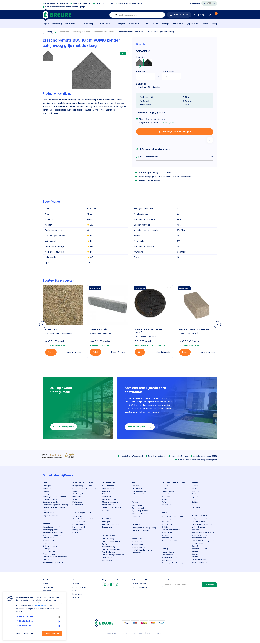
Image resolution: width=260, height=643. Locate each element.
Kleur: (141, 57)
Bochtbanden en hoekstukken (55, 562)
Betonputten (167, 524)
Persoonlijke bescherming (172, 563)
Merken (195, 482)
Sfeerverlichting (108, 547)
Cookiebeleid (139, 633)
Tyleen (155, 23)
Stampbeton (167, 532)
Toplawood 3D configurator (203, 541)
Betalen (195, 551)
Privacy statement (125, 633)
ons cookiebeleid (38, 606)
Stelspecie (166, 535)
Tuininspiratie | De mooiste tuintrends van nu (202, 525)
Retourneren (197, 554)
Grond (74, 491)
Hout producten (168, 552)
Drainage (165, 23)
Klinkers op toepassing (52, 535)
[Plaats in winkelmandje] (140, 352)
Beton (205, 23)
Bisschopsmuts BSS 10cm (104, 32)
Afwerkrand (106, 497)
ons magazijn (168, 122)
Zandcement (167, 538)
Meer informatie (74, 352)
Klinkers (87, 32)
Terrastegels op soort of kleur (55, 499)
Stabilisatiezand (168, 527)
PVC (147, 23)
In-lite (194, 499)
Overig (214, 23)
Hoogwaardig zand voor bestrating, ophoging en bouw (84, 487)
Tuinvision (196, 507)
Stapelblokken (108, 488)
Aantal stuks (168, 71)
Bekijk (51, 352)
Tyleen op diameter (140, 513)
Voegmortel (77, 516)
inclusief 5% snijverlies (150, 87)
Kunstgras (120, 23)
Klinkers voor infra (50, 546)
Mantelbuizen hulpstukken (142, 550)
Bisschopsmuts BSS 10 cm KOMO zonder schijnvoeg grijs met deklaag (146, 32)
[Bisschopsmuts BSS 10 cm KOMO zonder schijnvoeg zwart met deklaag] (148, 62)
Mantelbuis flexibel (139, 542)
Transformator (108, 557)
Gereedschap (167, 555)
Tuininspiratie (48, 587)
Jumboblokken (49, 551)
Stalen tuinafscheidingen (112, 507)
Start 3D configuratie (63, 427)
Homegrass (196, 491)
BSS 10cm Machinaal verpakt (194, 329)
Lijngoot (165, 486)
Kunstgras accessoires (111, 524)
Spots (104, 544)
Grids (74, 499)
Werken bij (196, 530)
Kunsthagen (107, 527)
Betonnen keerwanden (171, 541)
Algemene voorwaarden (108, 633)
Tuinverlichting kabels (111, 549)
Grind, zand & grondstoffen (71, 23)
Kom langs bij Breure (138, 427)
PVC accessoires (139, 491)
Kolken (164, 488)
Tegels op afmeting (50, 515)
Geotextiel (76, 497)
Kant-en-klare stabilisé (171, 530)
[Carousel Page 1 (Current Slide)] (129, 363)
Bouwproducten (168, 560)
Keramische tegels (50, 502)
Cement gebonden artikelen (83, 519)
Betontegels (48, 488)
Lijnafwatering (167, 494)
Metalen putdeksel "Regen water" (148, 330)
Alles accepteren (52, 633)
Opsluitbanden (48, 513)
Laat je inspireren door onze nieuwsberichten (203, 520)
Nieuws (46, 584)
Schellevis (196, 488)
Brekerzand (51, 329)
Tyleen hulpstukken (140, 511)
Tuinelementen (105, 23)
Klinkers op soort (49, 543)
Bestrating (57, 23)
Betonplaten (167, 522)
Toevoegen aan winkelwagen (177, 131)
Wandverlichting (108, 552)
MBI (193, 505)
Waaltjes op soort (50, 541)
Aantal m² (141, 71)
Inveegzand (77, 530)
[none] (116, 15)
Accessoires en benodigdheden (78, 523)
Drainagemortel (78, 527)
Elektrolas (136, 516)
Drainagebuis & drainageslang (144, 528)
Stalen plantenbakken (111, 499)
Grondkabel (136, 553)
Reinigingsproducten (170, 557)
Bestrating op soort (50, 530)
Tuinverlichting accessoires (113, 555)
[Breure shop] (57, 15)
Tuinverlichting (135, 23)
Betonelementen (109, 494)
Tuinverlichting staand (111, 541)
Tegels (46, 23)
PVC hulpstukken (139, 488)
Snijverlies (141, 84)
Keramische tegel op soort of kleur (54, 508)
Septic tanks (167, 497)
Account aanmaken (199, 562)
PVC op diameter (139, 494)
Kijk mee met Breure (200, 543)
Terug (49, 32)
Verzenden (210, 585)
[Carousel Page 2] (131, 363)
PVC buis (135, 486)
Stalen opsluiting (109, 505)
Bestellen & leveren (199, 549)
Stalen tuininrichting (110, 502)
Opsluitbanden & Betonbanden (55, 557)
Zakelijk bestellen (199, 559)
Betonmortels (77, 505)
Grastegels (47, 549)
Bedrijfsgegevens (199, 538)
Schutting (106, 491)
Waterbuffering (168, 491)
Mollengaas (77, 502)
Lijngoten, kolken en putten (193, 23)
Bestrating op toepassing (53, 532)
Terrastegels (48, 491)
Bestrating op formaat (51, 527)
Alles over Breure (199, 515)
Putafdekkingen (168, 505)
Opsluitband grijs (99, 329)
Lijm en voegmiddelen (88, 23)
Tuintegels (47, 486)
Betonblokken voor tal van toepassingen (172, 517)
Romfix (194, 494)
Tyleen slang (137, 505)
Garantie (195, 557)
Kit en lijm (76, 532)
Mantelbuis (177, 23)
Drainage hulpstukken (140, 530)
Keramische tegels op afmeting (55, 505)
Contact (195, 546)
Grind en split (77, 494)
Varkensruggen (49, 554)
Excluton (195, 486)
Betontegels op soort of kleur (54, 497)
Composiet (106, 510)
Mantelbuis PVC (138, 547)
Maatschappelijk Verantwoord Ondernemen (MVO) (203, 533)
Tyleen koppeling (139, 508)
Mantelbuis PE (137, 545)
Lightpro (195, 497)
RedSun (195, 502)
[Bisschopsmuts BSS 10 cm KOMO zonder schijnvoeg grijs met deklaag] (140, 62)
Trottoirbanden (49, 559)
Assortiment (64, 32)
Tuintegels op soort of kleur (54, 494)
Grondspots (107, 560)
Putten (164, 502)
